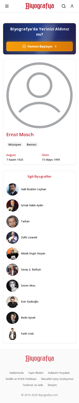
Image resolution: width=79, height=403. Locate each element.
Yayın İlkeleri (35, 373)
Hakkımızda (16, 373)
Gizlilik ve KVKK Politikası (21, 379)
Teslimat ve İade (32, 385)
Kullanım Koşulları (59, 373)
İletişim (52, 385)
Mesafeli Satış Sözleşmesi (57, 379)
